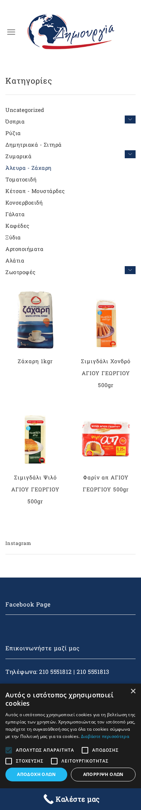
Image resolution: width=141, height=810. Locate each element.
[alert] (70, 747)
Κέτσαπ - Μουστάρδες (35, 190)
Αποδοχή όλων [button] (36, 774)
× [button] (133, 691)
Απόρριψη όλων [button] (103, 774)
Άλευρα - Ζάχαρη (28, 167)
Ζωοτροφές (20, 272)
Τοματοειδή (21, 179)
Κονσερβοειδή (24, 202)
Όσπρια (15, 121)
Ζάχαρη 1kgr (35, 361)
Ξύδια (13, 237)
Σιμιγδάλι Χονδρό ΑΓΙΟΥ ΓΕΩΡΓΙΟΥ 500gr (106, 373)
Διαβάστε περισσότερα (105, 736)
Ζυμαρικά (18, 156)
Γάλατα (15, 214)
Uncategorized (24, 109)
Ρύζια (13, 133)
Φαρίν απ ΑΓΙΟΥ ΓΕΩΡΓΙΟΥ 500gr (106, 483)
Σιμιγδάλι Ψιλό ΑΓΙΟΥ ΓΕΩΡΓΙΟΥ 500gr (35, 489)
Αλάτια (14, 260)
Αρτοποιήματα (24, 248)
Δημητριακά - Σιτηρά (33, 144)
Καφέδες (17, 225)
